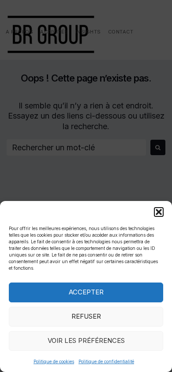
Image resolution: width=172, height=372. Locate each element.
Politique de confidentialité (106, 361)
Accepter (86, 292)
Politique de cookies (54, 361)
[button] (158, 212)
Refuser (86, 316)
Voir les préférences (86, 340)
